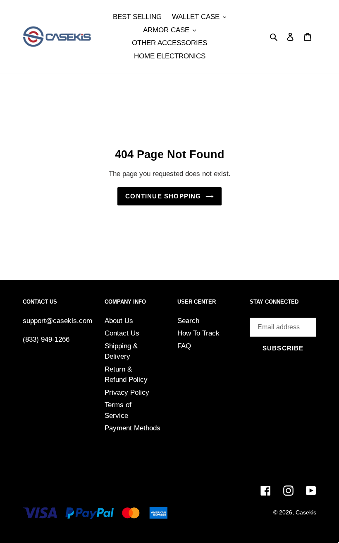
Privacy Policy (127, 392)
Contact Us (122, 333)
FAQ (184, 346)
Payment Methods (132, 428)
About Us (119, 321)
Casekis (306, 512)
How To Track (198, 333)
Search (188, 321)
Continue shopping (163, 196)
